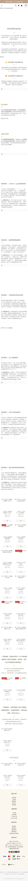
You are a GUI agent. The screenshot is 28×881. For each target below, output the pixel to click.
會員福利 (14, 826)
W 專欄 (14, 812)
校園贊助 (14, 805)
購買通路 (14, 801)
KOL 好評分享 (14, 818)
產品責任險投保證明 (14, 833)
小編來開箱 (14, 814)
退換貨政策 (14, 830)
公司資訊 (14, 799)
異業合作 (14, 803)
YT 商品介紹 (14, 816)
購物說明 (14, 828)
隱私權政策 (14, 831)
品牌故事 (14, 797)
